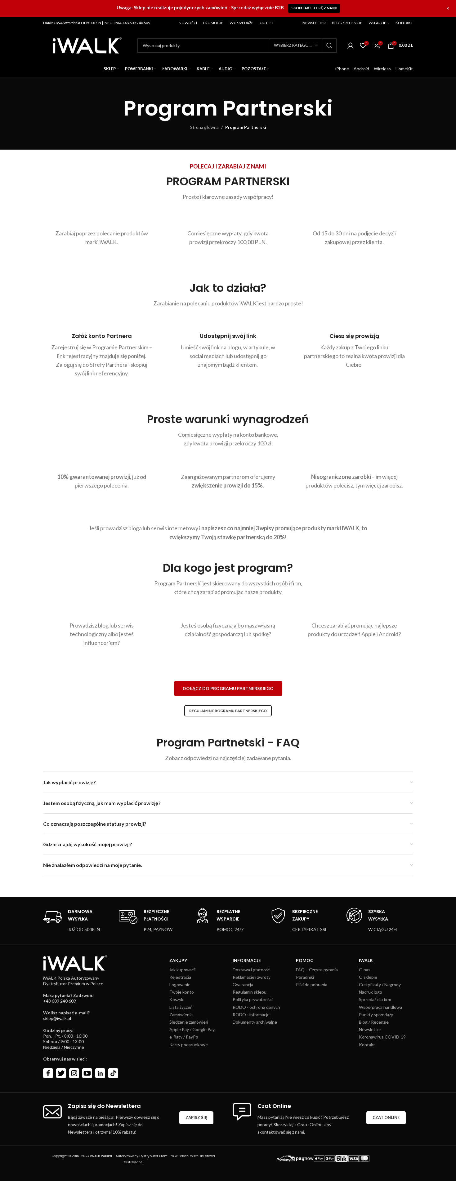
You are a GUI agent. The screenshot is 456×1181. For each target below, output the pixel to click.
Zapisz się (196, 1117)
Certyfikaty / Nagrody (380, 984)
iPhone (342, 68)
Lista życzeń (181, 1007)
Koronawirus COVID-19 (382, 1036)
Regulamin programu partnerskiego (228, 710)
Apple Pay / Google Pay (192, 1029)
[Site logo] (87, 44)
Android (361, 68)
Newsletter (370, 1029)
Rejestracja (180, 977)
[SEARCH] (329, 45)
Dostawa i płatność (251, 969)
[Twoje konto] (350, 45)
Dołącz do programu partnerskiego (228, 688)
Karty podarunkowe (188, 1044)
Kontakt (367, 1044)
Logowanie (179, 984)
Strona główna (204, 127)
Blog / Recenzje (374, 1022)
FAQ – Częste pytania (317, 969)
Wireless (382, 68)
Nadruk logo (370, 992)
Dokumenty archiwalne (255, 1022)
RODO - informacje (251, 1014)
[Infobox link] (71, 920)
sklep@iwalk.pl (57, 1018)
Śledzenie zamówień (188, 1022)
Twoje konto (181, 992)
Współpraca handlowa (380, 1007)
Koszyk (176, 999)
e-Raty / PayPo (183, 1036)
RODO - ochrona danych (256, 1007)
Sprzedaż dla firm (375, 999)
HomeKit (404, 68)
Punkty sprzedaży (376, 1014)
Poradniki (305, 977)
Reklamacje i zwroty (251, 977)
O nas (364, 969)
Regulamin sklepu (249, 992)
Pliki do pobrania (311, 984)
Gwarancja (243, 984)
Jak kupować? (182, 969)
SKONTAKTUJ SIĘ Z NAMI (314, 8)
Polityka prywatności (253, 999)
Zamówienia (181, 1014)
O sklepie (368, 977)
